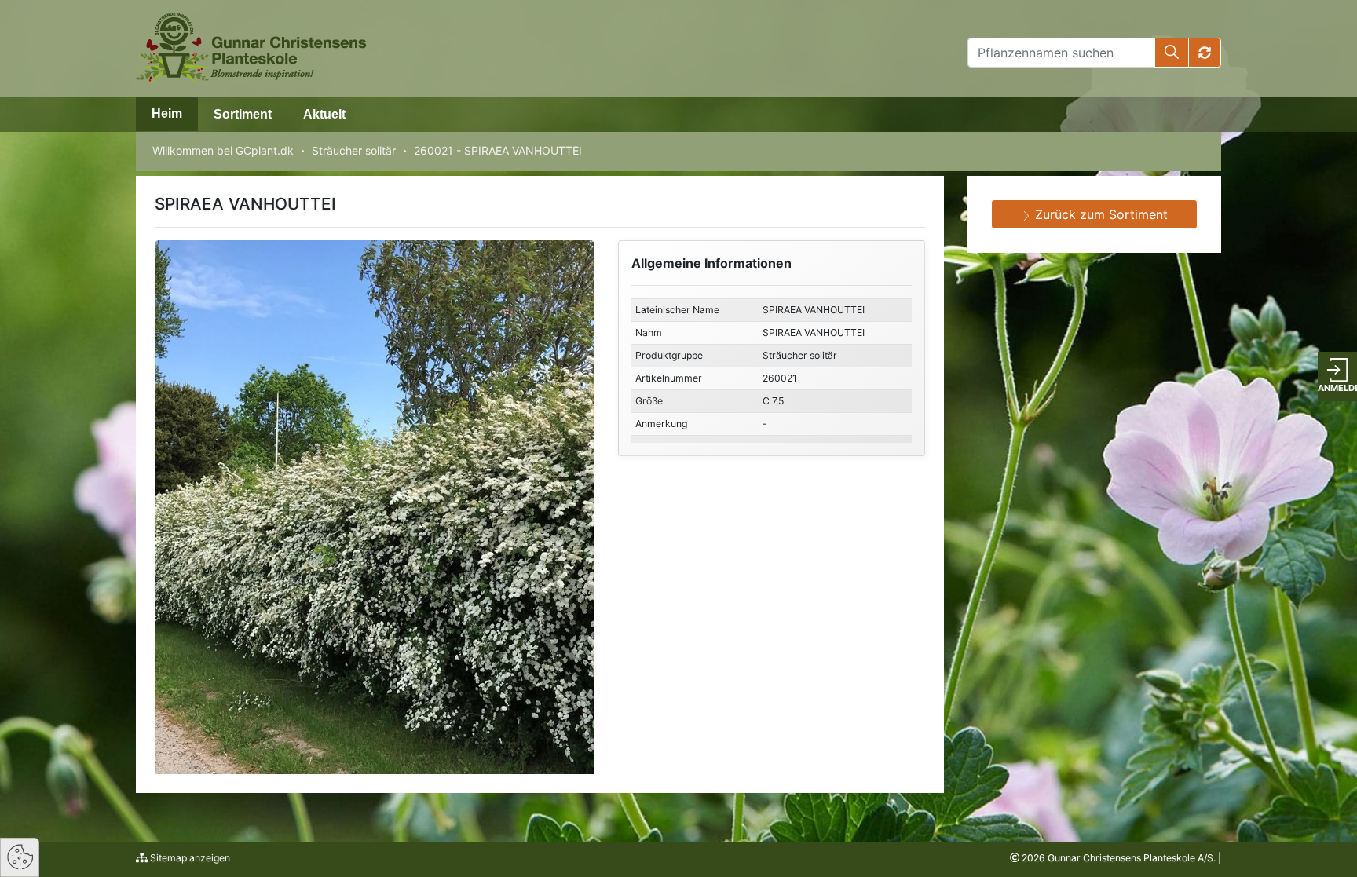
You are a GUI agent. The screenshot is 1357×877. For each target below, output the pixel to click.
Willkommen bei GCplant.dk (223, 150)
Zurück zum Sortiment (1099, 214)
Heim (167, 113)
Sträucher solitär (354, 150)
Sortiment (243, 114)
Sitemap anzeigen (189, 858)
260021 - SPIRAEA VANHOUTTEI (498, 150)
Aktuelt (324, 114)
